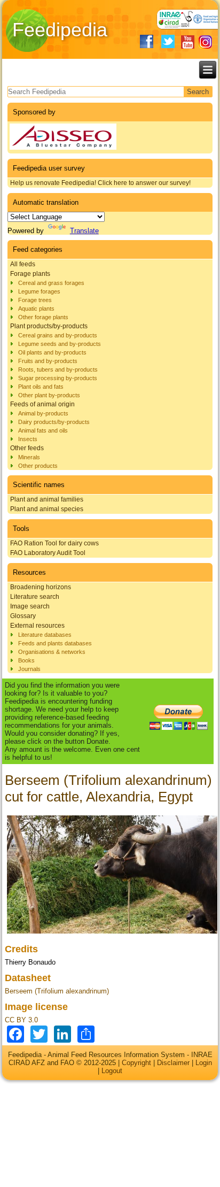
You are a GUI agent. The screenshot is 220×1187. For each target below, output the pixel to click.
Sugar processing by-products (57, 378)
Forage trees (35, 300)
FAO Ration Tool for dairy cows (54, 543)
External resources (37, 625)
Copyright (136, 1063)
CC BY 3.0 (21, 1020)
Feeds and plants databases (55, 643)
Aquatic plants (36, 308)
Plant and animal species (46, 509)
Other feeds (27, 448)
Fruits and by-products (47, 361)
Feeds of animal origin (42, 404)
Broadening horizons (40, 587)
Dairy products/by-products (54, 422)
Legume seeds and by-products (59, 344)
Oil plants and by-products (52, 352)
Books (26, 660)
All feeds (22, 264)
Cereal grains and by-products (57, 335)
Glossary (23, 616)
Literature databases (45, 634)
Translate (84, 231)
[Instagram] (205, 42)
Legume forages (39, 291)
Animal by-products (43, 413)
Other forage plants (43, 317)
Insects (27, 439)
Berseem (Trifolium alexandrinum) (57, 991)
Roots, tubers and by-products (58, 369)
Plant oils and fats (41, 386)
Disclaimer (173, 1063)
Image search (30, 606)
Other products (38, 466)
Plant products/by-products (49, 326)
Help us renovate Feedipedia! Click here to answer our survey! (100, 183)
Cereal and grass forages (51, 283)
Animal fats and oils (43, 430)
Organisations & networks (51, 652)
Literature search (34, 596)
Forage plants (30, 274)
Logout (111, 1071)
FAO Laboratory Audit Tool (47, 553)
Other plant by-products (49, 395)
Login (203, 1063)
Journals (29, 669)
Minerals (29, 457)
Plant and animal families (46, 499)
